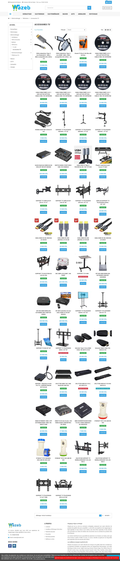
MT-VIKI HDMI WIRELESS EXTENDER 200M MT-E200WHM (103, 275)
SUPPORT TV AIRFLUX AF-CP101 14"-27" (43, 201)
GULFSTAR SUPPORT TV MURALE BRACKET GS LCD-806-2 (83, 460)
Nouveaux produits (50, 536)
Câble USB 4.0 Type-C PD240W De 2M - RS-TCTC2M (83, 166)
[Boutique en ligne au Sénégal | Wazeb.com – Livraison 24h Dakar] (21, 7)
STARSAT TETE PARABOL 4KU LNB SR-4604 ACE (43, 459)
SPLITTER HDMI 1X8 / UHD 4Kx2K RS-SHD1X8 (63, 384)
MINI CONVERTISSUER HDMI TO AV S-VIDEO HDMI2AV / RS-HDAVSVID (83, 422)
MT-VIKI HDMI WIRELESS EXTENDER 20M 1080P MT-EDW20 (43, 312)
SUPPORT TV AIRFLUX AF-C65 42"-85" (63, 201)
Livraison (48, 526)
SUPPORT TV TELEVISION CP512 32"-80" (63, 496)
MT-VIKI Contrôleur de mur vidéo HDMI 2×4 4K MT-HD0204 (63, 312)
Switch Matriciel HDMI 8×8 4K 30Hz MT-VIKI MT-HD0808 (43, 166)
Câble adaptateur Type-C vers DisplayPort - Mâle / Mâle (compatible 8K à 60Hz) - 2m (43, 56)
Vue (102, 29)
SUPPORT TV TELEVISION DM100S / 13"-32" (83, 130)
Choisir (69, 29)
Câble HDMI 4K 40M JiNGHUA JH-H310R (63, 238)
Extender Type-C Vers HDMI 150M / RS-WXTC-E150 (83, 349)
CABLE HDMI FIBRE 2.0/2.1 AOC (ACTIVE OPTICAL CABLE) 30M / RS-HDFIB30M (63, 94)
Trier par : (63, 29)
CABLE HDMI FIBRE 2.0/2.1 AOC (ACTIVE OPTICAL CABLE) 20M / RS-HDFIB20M (83, 94)
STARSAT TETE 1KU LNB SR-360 (63, 459)
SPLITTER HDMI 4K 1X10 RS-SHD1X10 (102, 384)
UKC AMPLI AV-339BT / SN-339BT (63, 274)
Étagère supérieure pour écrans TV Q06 (103, 166)
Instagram (14, 546)
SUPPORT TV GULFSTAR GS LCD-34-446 (43, 274)
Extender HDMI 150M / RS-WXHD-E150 (103, 349)
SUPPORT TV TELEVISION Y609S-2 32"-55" (83, 311)
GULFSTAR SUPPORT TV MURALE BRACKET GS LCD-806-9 (103, 460)
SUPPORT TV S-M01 (83, 273)
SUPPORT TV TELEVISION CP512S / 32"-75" (83, 201)
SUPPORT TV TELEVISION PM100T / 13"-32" (102, 130)
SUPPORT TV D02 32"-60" (43, 348)
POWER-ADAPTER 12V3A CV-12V (43, 130)
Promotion (48, 534)
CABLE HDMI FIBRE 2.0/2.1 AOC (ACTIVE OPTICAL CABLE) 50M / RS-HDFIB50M (103, 55)
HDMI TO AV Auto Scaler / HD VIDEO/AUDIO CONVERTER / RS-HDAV (63, 422)
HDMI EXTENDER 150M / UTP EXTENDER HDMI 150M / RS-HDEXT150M (43, 422)
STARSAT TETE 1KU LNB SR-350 (103, 421)
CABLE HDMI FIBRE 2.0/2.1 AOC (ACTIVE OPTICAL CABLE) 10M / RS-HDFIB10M (103, 94)
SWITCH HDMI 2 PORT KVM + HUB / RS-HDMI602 (63, 166)
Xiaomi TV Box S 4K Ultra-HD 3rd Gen (83, 54)
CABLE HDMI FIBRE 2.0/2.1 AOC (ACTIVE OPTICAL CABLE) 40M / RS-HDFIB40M (43, 94)
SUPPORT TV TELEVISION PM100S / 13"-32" (63, 130)
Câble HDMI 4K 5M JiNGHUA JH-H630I (103, 238)
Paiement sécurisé (50, 531)
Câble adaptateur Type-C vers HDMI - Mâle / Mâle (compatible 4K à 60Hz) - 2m (63, 55)
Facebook (10, 546)
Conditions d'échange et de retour (54, 529)
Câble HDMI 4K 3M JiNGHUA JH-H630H (43, 238)
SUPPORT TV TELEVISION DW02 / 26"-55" (63, 349)
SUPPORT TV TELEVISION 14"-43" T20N (43, 496)
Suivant (107, 515)
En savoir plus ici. (39, 559)
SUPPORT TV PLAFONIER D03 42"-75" (102, 311)
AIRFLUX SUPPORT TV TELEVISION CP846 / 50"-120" (102, 202)
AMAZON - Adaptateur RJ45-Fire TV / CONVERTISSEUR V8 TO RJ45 (43, 385)
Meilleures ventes (50, 539)
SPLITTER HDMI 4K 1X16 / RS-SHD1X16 (83, 384)
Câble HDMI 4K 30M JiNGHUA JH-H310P (83, 238)
